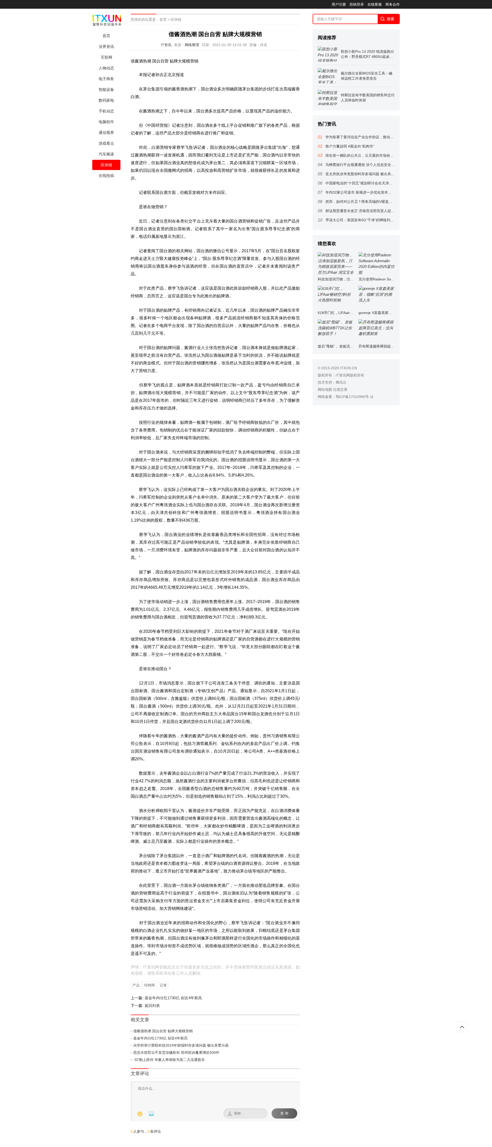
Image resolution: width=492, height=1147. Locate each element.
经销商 (149, 985)
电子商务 (106, 79)
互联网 (106, 57)
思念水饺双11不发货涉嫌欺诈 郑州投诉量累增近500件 (176, 1052)
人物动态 (106, 68)
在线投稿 (106, 175)
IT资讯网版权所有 (350, 375)
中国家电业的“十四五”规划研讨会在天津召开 (360, 183)
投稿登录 (357, 4)
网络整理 (192, 45)
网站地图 (325, 389)
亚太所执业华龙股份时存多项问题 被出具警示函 (363, 174)
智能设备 (106, 89)
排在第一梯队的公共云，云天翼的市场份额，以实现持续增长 (373, 155)
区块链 (106, 165)
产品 (136, 985)
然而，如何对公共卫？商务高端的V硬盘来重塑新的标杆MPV (373, 201)
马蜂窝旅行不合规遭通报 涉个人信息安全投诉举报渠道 (369, 165)
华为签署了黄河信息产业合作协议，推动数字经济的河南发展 (373, 137)
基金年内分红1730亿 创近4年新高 (173, 998)
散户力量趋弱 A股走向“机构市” (349, 146)
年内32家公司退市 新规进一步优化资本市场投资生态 (367, 192)
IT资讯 (166, 45)
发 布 (284, 1113)
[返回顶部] (462, 1027)
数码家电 (106, 100)
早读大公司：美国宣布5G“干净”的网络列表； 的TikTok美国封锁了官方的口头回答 (390, 220)
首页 (106, 36)
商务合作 (392, 4)
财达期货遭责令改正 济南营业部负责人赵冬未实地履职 (369, 211)
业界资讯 (106, 46)
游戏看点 (106, 143)
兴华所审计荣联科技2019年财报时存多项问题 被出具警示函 (181, 1045)
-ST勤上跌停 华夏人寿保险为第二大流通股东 (169, 1060)
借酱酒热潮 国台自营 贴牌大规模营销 (163, 1031)
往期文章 (340, 389)
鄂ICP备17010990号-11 (355, 397)
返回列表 (152, 1005)
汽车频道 (106, 154)
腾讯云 (341, 382)
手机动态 (106, 111)
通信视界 (106, 132)
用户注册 (339, 4)
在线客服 (374, 4)
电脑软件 (106, 122)
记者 (163, 985)
